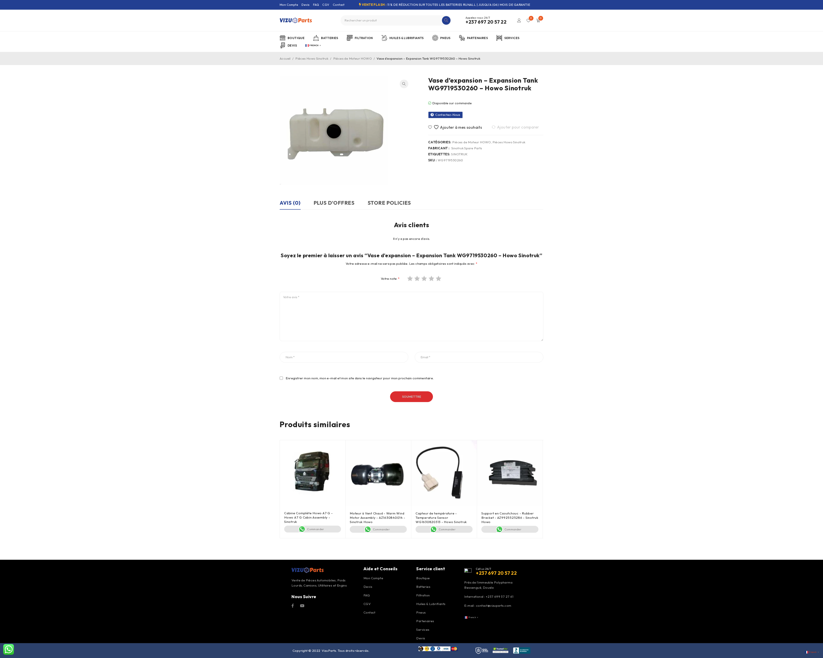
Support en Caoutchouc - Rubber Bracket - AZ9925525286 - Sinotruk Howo (509, 517)
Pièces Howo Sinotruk (311, 58)
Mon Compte (289, 5)
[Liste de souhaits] (456, 127)
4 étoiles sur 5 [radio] (432, 278)
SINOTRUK (459, 154)
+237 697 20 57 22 (486, 21)
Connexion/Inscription (519, 20)
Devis (305, 5)
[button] (404, 84)
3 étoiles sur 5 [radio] (424, 278)
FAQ (316, 5)
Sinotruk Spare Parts (466, 148)
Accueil (285, 58)
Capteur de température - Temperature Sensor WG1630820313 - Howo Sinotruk (441, 517)
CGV (325, 5)
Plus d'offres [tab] (334, 202)
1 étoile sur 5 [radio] (410, 278)
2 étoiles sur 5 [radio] (417, 278)
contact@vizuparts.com (493, 606)
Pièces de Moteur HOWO (352, 58)
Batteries (423, 587)
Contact (339, 5)
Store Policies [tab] (389, 202)
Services (422, 630)
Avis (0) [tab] (290, 202)
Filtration (423, 595)
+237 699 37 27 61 (500, 596)
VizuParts (329, 651)
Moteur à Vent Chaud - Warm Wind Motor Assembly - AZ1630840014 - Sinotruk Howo (377, 517)
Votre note (390, 279)
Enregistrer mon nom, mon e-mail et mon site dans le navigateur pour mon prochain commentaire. (360, 378)
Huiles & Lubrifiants (430, 604)
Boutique (423, 578)
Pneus (421, 612)
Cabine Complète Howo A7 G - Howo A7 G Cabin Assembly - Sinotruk (308, 517)
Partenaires (425, 621)
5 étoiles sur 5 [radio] (439, 278)
